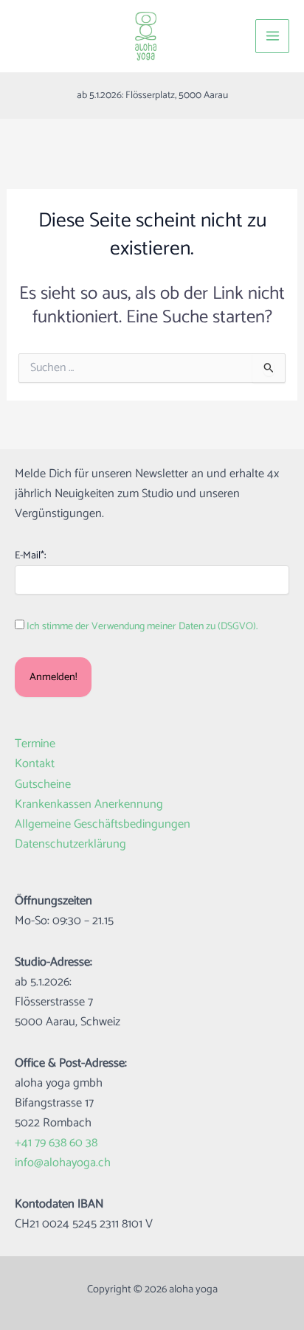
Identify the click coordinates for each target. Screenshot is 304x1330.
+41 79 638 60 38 (56, 1143)
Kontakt (35, 764)
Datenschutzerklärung (70, 844)
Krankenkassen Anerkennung (89, 804)
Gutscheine (43, 784)
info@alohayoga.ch (63, 1163)
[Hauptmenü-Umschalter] (272, 36)
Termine (35, 744)
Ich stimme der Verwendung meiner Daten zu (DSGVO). (142, 626)
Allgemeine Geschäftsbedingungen (102, 824)
